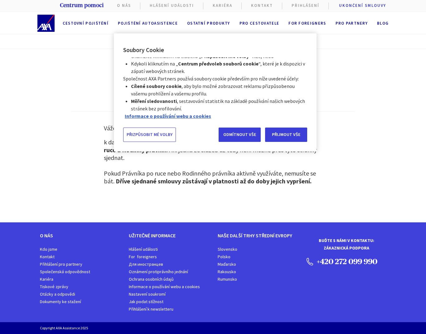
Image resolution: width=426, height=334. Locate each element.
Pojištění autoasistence (148, 23)
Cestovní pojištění (86, 23)
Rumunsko (227, 279)
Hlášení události (143, 249)
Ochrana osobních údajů (151, 279)
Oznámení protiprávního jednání (158, 271)
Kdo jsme (48, 249)
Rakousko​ (227, 271)
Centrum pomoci (82, 5)
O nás (124, 5)
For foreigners (307, 23)
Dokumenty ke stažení (60, 301)
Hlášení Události (172, 5)
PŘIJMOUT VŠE (286, 134)
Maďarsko (227, 264)
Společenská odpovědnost (65, 271)
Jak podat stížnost (146, 301)
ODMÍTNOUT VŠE (239, 134)
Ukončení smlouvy (362, 5)
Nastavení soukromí (147, 294)
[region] (215, 92)
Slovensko (227, 249)
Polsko (224, 256)
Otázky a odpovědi (57, 294)
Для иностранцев (146, 264)
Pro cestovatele (259, 23)
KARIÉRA (222, 5)
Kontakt (262, 5)
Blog (383, 23)
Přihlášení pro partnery (61, 264)
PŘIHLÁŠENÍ (305, 5)
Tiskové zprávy (54, 286)
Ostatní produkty (208, 23)
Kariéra (46, 279)
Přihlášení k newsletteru (151, 309)
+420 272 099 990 (346, 261)
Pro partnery (352, 23)
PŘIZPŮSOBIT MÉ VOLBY (149, 134)
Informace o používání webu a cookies (164, 286)
